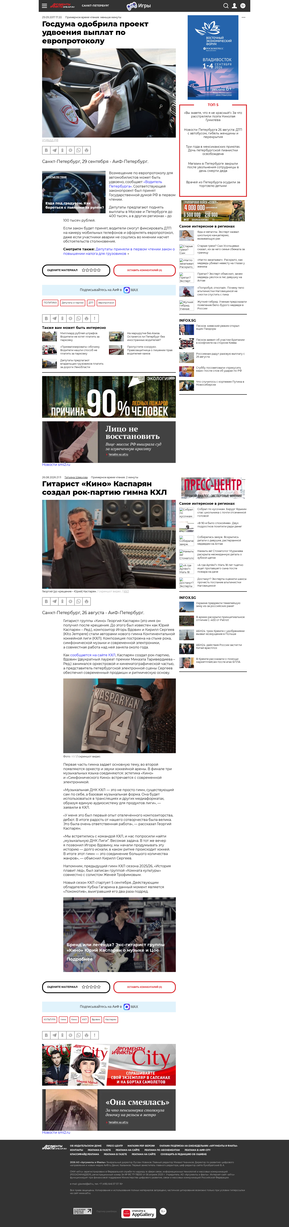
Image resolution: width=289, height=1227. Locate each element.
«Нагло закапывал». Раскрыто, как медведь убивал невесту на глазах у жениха (221, 263)
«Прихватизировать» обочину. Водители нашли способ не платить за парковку (80, 350)
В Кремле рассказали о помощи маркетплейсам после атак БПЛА (218, 660)
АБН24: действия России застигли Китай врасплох (219, 646)
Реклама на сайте (128, 1150)
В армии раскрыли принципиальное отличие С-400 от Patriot (220, 619)
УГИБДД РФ (50, 140)
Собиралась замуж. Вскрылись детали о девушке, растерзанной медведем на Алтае (219, 540)
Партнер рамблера (106, 1211)
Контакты (76, 1150)
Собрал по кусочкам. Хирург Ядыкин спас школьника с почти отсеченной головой (221, 512)
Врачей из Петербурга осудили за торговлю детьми (213, 184)
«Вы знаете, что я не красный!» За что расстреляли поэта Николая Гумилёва (213, 116)
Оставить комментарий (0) (144, 270)
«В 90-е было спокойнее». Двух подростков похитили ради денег (219, 524)
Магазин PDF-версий (141, 1145)
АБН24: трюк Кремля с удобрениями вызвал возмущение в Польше (220, 633)
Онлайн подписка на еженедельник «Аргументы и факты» (199, 1145)
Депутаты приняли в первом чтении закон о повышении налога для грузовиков (119, 251)
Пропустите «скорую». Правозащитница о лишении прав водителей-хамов (149, 350)
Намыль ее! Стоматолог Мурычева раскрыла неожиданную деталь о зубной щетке (220, 554)
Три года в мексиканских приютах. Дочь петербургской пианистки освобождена (213, 150)
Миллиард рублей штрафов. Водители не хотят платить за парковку (79, 337)
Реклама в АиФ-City (198, 1150)
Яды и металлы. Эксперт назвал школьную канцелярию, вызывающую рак (218, 235)
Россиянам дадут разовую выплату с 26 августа (220, 355)
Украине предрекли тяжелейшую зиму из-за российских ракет (218, 605)
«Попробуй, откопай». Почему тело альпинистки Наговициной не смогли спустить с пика (220, 291)
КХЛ (126, 591)
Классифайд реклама (84, 1154)
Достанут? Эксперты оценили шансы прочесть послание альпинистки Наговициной (221, 582)
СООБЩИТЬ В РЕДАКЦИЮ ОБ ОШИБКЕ (184, 1154)
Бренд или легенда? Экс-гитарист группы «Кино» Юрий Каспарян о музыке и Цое (116, 947)
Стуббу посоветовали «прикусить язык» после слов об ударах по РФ (219, 369)
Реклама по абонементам (162, 1150)
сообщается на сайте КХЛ (93, 655)
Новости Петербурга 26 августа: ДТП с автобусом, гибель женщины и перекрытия (213, 133)
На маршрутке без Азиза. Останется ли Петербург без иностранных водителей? (146, 337)
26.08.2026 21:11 (51, 477)
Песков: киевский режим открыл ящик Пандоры (217, 327)
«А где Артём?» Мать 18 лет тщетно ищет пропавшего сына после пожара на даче (220, 568)
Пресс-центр (114, 1145)
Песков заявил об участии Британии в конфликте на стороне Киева (220, 341)
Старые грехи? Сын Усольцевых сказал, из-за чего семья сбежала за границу (221, 249)
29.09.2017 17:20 (52, 17)
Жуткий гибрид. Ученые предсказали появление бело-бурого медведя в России (222, 305)
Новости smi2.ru (56, 465)
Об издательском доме (86, 1145)
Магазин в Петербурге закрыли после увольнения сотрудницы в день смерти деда (213, 167)
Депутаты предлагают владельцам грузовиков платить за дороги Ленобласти (81, 364)
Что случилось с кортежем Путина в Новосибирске (220, 383)
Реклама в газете (99, 1150)
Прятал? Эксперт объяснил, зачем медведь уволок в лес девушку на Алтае (219, 277)
